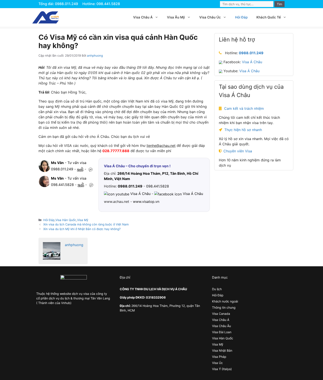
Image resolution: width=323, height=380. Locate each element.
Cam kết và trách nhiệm (244, 108)
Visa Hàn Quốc (65, 220)
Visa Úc (217, 363)
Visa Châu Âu (221, 326)
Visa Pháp (219, 356)
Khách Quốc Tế (268, 17)
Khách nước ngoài (225, 301)
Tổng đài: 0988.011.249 (58, 4)
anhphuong (74, 245)
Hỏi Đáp (241, 17)
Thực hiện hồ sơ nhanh (243, 130)
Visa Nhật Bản (222, 350)
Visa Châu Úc (210, 17)
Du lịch (217, 289)
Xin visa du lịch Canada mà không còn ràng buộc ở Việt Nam (86, 224)
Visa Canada (221, 313)
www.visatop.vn (146, 201)
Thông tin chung (224, 307)
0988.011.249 (62, 169)
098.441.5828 (62, 184)
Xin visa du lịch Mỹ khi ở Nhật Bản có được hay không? (82, 229)
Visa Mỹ (82, 220)
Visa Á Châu (252, 62)
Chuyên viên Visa (237, 151)
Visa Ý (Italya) (222, 369)
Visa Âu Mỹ (176, 17)
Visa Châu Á (143, 17)
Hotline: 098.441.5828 (101, 4)
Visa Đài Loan (221, 332)
